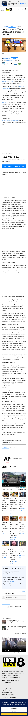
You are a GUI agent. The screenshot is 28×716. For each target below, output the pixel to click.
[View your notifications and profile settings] (24, 603)
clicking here (13, 581)
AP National (15, 446)
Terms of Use (12, 671)
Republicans (5, 102)
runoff (13, 86)
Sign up (23, 591)
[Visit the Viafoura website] (23, 633)
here (12, 585)
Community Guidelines (7, 673)
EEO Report (5, 671)
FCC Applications (14, 675)
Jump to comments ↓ (7, 451)
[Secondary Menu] (4, 9)
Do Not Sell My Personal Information (11, 677)
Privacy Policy (19, 671)
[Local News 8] (10, 9)
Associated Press (6, 58)
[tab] (6, 603)
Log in (20, 591)
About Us (16, 673)
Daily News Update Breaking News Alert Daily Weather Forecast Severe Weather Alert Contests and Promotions (8, 690)
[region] (14, 613)
